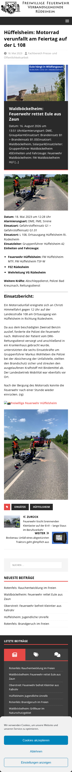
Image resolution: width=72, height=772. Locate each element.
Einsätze (20, 507)
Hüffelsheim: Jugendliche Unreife (26, 617)
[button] (66, 21)
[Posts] (14, 654)
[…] (17, 162)
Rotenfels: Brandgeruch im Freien (26, 624)
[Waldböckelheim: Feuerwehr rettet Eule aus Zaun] (36, 83)
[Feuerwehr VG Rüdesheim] (36, 14)
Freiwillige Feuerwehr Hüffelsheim (34, 403)
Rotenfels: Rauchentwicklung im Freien (30, 588)
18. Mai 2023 (15, 53)
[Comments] (57, 654)
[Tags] (36, 654)
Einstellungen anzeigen (36, 762)
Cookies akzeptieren (36, 740)
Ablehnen (36, 751)
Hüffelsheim (41, 507)
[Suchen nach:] (36, 565)
